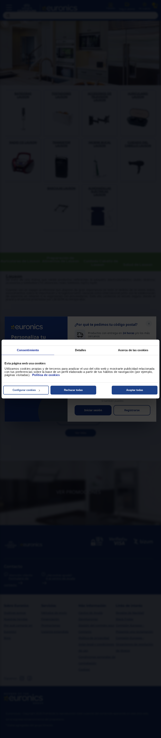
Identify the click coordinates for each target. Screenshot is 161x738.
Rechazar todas (73, 390)
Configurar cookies (24, 390)
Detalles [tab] (80, 350)
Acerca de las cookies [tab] (133, 350)
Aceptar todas (134, 390)
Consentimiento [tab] (28, 350)
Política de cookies (46, 375)
